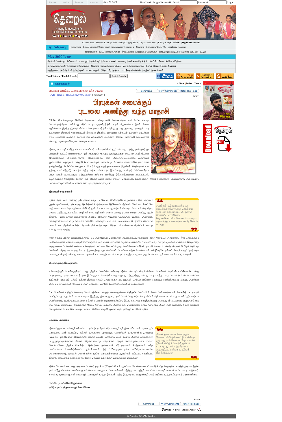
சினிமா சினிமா (113, 52)
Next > (197, 83)
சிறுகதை (140, 47)
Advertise (79, 2)
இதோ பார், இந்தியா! (110, 70)
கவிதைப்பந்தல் (137, 66)
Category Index (131, 42)
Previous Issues (102, 42)
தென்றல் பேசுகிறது (56, 61)
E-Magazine (163, 42)
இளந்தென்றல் (128, 52)
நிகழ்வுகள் (175, 52)
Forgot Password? (162, 2)
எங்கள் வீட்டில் (114, 66)
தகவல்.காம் (157, 70)
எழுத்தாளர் (76, 47)
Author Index (117, 42)
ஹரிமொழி (164, 52)
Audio (66, 2)
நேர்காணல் (103, 47)
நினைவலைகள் (109, 61)
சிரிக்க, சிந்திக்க (174, 61)
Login (230, 2)
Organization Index (148, 42)
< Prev (180, 83)
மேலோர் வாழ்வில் (190, 52)
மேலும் (203, 52)
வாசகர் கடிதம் (92, 70)
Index (189, 83)
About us (94, 2)
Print (168, 409)
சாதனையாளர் (117, 47)
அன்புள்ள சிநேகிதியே (156, 47)
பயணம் (182, 47)
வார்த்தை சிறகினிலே (131, 70)
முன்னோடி (172, 47)
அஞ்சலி (146, 70)
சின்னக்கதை (91, 52)
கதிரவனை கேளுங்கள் (146, 52)
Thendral (52, 2)
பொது (126, 66)
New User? (145, 2)
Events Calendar (168, 66)
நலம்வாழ (130, 47)
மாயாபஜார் (84, 61)
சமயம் (101, 52)
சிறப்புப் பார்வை (90, 47)
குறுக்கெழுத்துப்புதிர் (57, 66)
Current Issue (88, 42)
